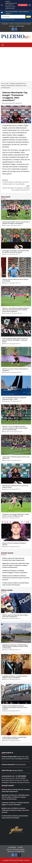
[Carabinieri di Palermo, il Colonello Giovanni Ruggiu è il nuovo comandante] (16, 664)
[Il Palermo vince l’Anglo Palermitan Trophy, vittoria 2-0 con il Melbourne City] (16, 502)
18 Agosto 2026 (15, 401)
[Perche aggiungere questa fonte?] (29, 5)
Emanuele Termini (7, 313)
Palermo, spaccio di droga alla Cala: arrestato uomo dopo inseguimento (13, 559)
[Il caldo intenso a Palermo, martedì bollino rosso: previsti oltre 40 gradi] (16, 725)
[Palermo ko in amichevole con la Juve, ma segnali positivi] (16, 474)
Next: (16, 188)
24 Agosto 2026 (15, 225)
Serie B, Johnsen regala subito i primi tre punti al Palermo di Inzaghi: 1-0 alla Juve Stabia (14, 340)
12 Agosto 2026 (14, 489)
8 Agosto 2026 (14, 517)
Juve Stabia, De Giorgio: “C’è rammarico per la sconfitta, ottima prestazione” (15, 251)
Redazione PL (6, 254)
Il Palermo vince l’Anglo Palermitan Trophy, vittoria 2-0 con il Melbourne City (15, 515)
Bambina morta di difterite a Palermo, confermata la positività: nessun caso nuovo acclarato (16, 577)
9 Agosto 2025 (18, 103)
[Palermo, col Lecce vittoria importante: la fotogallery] (16, 357)
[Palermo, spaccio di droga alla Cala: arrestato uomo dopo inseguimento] (16, 603)
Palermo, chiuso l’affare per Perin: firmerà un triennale (15, 280)
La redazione (4, 24)
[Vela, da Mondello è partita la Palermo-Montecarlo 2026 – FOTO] (16, 386)
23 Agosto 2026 (16, 313)
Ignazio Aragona (18, 770)
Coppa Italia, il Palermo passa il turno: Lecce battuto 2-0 (16, 457)
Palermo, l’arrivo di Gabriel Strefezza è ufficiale (14, 543)
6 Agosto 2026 (14, 546)
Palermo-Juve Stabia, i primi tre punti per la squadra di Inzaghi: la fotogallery (16, 222)
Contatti (12, 24)
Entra (28, 16)
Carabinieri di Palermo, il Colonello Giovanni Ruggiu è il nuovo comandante (14, 571)
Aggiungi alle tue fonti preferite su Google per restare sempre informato (11, 5)
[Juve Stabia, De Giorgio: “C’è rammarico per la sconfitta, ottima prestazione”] (16, 239)
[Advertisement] (16, 64)
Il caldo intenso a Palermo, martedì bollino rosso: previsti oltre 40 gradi (15, 584)
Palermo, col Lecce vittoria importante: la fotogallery (15, 369)
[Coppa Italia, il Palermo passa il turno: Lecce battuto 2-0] (16, 445)
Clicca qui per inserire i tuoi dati (7, 19)
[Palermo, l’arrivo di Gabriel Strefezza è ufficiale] (16, 531)
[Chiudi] (4, 5)
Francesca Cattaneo (8, 103)
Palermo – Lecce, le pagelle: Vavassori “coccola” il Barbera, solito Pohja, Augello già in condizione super (15, 428)
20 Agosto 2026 (15, 372)
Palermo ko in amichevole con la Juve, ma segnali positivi (15, 486)
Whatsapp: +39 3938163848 (16, 26)
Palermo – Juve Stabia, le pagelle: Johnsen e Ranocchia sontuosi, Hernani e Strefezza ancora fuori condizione (15, 309)
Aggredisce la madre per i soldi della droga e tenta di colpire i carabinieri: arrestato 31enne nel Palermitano (15, 565)
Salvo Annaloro (7, 225)
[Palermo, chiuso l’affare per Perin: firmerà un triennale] (16, 267)
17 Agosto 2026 (16, 431)
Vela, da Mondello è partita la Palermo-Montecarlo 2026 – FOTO (14, 398)
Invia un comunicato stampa (23, 24)
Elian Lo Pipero (7, 460)
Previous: (15, 182)
